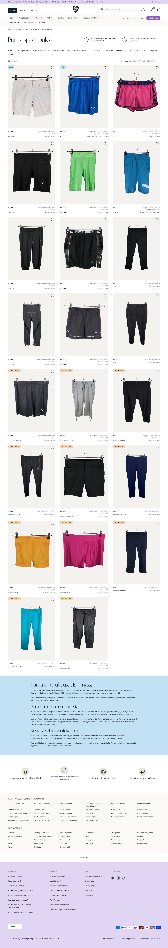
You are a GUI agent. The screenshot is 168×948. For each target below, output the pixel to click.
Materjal (11, 54)
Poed (135, 18)
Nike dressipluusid (67, 803)
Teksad (11, 840)
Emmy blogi (90, 886)
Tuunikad (63, 843)
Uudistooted (13, 22)
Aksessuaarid (24, 18)
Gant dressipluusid (41, 803)
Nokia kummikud (117, 817)
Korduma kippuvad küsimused (21, 912)
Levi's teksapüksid (118, 803)
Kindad (140, 836)
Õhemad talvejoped (145, 833)
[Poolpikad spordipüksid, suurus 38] (31, 248)
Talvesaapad (65, 836)
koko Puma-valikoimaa (115, 743)
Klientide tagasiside (93, 876)
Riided (10, 18)
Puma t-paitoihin (53, 722)
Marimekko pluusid (144, 803)
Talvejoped (115, 833)
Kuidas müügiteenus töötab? (20, 890)
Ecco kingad (90, 813)
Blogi (142, 18)
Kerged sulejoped (15, 836)
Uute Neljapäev (66, 833)
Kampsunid (115, 840)
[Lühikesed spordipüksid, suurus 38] (31, 172)
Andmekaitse (109, 938)
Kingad (39, 18)
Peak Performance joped (17, 813)
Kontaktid (89, 895)
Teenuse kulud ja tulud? (18, 900)
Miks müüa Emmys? (16, 886)
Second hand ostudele (59, 890)
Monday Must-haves (42, 833)
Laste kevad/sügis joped (43, 836)
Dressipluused (143, 840)
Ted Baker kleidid (92, 810)
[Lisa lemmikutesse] (52, 68)
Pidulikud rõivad (40, 840)
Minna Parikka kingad (119, 813)
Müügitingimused (15, 876)
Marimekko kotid (91, 820)
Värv (143, 50)
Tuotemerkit (19, 29)
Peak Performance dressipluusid (92, 804)
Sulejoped (89, 833)
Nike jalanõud (142, 813)
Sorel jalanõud (39, 817)
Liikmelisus (126, 18)
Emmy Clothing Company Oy (27, 938)
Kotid (49, 18)
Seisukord (96, 50)
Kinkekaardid (65, 847)
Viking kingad (90, 817)
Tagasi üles (84, 857)
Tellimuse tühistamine (58, 886)
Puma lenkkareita (70, 722)
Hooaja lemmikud (90, 18)
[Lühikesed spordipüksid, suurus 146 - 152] (84, 96)
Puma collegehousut (106, 719)
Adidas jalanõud (66, 813)
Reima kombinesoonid (145, 817)
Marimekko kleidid (15, 810)
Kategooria (23, 50)
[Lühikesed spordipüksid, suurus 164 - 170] (84, 324)
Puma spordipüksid (47, 29)
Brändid (42, 22)
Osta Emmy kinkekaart (59, 905)
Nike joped (115, 810)
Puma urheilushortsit (128, 719)
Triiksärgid (89, 843)
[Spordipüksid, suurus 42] (136, 476)
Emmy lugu (89, 881)
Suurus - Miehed (60, 50)
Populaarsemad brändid (67, 18)
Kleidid (10, 843)
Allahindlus (28, 22)
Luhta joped (142, 810)
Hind (108, 50)
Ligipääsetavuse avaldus (149, 938)
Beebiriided (38, 843)
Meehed (23, 10)
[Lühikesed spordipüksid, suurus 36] (31, 96)
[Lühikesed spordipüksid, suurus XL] (31, 400)
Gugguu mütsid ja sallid (69, 820)
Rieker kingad (13, 817)
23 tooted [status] (12, 61)
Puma (26, 29)
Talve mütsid (116, 836)
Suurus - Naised (40, 50)
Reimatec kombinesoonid (18, 820)
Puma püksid (35, 29)
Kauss (133, 50)
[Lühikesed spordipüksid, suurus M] (84, 248)
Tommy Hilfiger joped (42, 813)
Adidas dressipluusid (16, 803)
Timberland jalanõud (68, 817)
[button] (158, 9)
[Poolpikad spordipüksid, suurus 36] (84, 629)
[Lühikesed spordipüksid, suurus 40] (136, 96)
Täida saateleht (14, 881)
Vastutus (89, 890)
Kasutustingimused (126, 938)
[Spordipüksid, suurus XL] (31, 476)
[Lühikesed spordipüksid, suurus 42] (84, 552)
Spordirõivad (65, 840)
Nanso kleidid (39, 810)
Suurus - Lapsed (80, 50)
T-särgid (88, 840)
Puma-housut (116, 722)
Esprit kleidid (65, 810)
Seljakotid (37, 847)
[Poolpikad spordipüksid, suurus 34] (31, 324)
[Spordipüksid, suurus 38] (136, 248)
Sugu (152, 50)
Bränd (10, 50)
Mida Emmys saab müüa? (19, 895)
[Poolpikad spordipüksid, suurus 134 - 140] (136, 172)
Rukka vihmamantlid (41, 820)
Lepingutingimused (57, 876)
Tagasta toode (55, 881)
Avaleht (10, 29)
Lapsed (33, 10)
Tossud (88, 836)
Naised (12, 10)
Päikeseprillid (142, 843)
